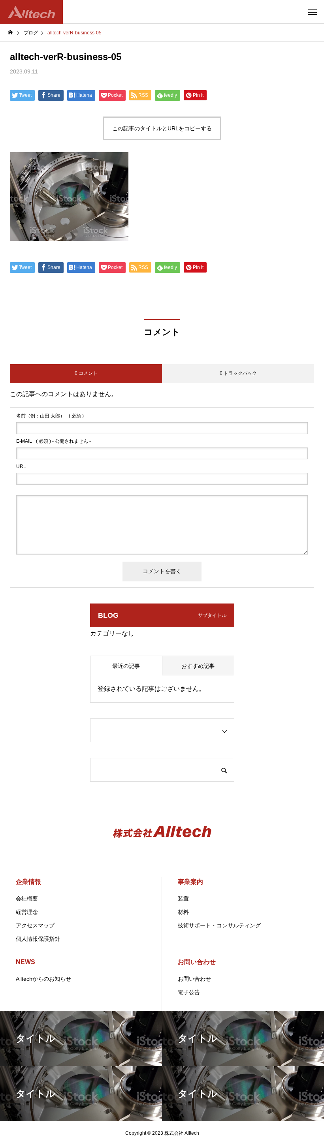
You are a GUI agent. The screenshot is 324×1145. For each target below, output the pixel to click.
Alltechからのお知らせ (43, 979)
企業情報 (28, 881)
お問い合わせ (197, 962)
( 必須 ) (50, 416)
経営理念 (27, 912)
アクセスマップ (35, 925)
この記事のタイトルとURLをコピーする (162, 128)
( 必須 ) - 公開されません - (53, 441)
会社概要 (27, 898)
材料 (183, 912)
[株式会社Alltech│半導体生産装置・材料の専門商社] (31, 12)
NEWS (25, 962)
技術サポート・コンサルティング (219, 925)
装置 (183, 898)
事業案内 (190, 881)
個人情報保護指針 (38, 939)
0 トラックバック (238, 373)
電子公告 (189, 992)
